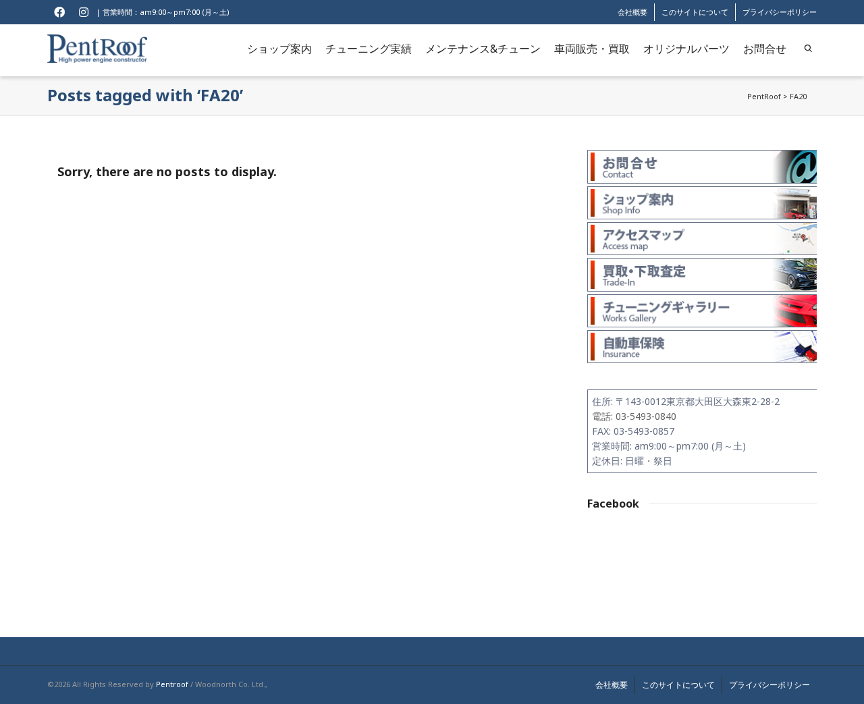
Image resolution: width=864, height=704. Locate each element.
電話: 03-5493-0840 (634, 416)
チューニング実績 (368, 48)
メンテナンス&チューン (483, 48)
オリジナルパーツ (686, 48)
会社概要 (632, 12)
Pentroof (172, 684)
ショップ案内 (279, 48)
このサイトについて (695, 12)
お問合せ (764, 48)
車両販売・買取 (592, 48)
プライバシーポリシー (779, 12)
